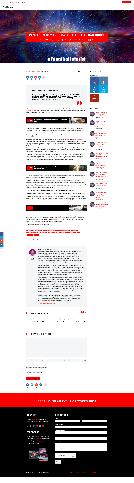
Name (57, 418)
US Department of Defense (73, 232)
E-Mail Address (59, 424)
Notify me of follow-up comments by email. (36, 367)
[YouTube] (19, 2)
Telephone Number (60, 430)
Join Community (123, 7)
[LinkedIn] (10, 2)
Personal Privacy (31, 232)
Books (82, 7)
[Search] (131, 7)
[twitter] (40, 426)
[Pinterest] (31, 239)
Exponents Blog (99, 7)
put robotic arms (58, 217)
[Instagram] (14, 2)
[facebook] (27, 426)
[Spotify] (23, 2)
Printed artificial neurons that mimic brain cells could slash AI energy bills (101, 134)
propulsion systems (75, 158)
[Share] (21, 2)
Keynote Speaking (111, 7)
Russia (79, 139)
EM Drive (32, 159)
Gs (42, 175)
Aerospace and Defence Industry (34, 230)
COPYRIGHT (77, 472)
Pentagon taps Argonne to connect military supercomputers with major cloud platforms (101, 145)
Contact (89, 7)
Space (38, 71)
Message (58, 441)
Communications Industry (64, 230)
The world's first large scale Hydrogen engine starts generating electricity (101, 195)
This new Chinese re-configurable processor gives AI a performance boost (101, 124)
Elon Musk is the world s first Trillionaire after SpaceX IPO (101, 114)
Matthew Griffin (31, 71)
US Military (30, 235)
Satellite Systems (52, 232)
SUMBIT (58, 462)
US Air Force (48, 112)
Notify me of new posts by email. (34, 372)
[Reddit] (37, 239)
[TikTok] (25, 2)
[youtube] (43, 426)
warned (68, 139)
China (73, 139)
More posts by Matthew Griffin (47, 303)
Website (57, 436)
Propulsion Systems (42, 232)
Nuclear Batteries (53, 158)
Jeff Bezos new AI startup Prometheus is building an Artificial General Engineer (100, 164)
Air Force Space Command (50, 230)
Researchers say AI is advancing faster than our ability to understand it (101, 204)
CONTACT (70, 472)
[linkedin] (34, 426)
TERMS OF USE (95, 472)
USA (36, 235)
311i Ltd (37, 472)
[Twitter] (12, 2)
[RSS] (16, 2)
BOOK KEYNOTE (126, 2)
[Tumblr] (33, 239)
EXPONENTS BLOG (85, 472)
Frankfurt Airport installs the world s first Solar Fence (101, 185)
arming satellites (61, 216)
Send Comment (33, 378)
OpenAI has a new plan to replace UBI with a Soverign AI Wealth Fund (101, 155)
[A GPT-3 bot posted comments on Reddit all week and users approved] (50, 319)
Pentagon (74, 230)
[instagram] (30, 426)
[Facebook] (8, 2)
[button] (82, 312)
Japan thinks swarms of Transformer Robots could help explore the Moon (101, 175)
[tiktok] (37, 426)
